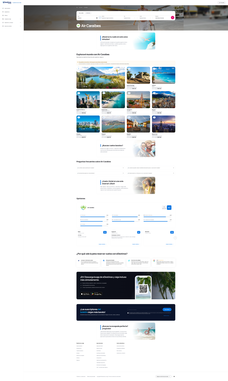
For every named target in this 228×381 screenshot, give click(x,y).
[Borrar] (97, 18)
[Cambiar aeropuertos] (100, 17)
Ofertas (77, 357)
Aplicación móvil (100, 346)
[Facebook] (174, 376)
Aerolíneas (80, 7)
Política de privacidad (91, 376)
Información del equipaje (101, 365)
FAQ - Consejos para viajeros (102, 367)
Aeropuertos (99, 357)
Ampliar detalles (102, 244)
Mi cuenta (222, 2)
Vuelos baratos (79, 346)
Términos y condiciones (80, 376)
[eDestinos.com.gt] (76, 7)
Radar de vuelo (99, 348)
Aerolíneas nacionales (101, 353)
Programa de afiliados (121, 348)
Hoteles (77, 353)
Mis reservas (119, 350)
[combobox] (86, 18)
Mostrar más (166, 315)
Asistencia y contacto (121, 353)
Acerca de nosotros (120, 346)
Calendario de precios (101, 362)
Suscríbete (167, 309)
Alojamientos (78, 348)
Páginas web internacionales (162, 376)
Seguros (78, 360)
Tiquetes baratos (79, 350)
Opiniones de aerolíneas (101, 355)
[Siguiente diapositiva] (175, 237)
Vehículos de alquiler (80, 355)
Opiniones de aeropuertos (101, 360)
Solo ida (88, 13)
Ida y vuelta (81, 13)
